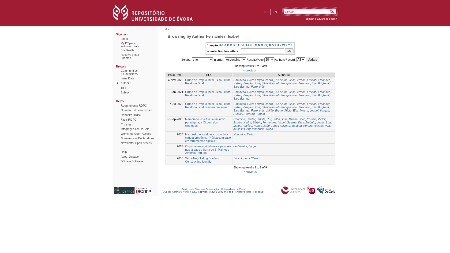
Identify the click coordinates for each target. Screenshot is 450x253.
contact (310, 18)
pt (266, 12)
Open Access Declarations (137, 138)
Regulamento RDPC (134, 105)
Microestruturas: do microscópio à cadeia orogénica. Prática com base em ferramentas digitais (208, 138)
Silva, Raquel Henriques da (279, 83)
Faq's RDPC (128, 119)
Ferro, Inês (258, 86)
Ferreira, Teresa (255, 113)
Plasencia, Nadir (262, 129)
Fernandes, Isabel (273, 122)
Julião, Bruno (274, 110)
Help (124, 152)
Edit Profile (128, 50)
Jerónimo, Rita (307, 83)
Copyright (127, 124)
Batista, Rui (264, 119)
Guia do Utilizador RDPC (137, 110)
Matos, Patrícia (242, 125)
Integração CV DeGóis (135, 129)
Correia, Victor (316, 119)
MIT (226, 191)
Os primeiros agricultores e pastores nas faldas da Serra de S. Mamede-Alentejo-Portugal (208, 150)
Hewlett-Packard (242, 191)
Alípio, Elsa (291, 110)
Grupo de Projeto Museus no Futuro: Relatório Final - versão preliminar (208, 105)
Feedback (258, 191)
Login (124, 39)
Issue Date (127, 78)
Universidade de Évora (233, 189)
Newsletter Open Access (136, 143)
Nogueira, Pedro (244, 134)
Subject (125, 92)
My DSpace (128, 43)
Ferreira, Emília (305, 80)
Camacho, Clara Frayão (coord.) (253, 80)
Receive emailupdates (130, 56)
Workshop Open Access (136, 133)
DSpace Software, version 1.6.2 (180, 191)
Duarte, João (297, 119)
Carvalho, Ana (285, 80)
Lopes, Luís (324, 122)
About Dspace (130, 156)
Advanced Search (327, 18)
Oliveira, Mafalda (291, 125)
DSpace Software (132, 161)
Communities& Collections (129, 72)
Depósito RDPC (131, 115)
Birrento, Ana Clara (245, 158)
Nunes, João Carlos (266, 125)
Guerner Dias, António (301, 122)
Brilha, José (280, 119)
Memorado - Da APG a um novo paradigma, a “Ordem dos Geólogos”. (205, 122)
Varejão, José (251, 83)
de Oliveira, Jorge (244, 146)
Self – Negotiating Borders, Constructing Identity (202, 160)
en (275, 12)
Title (123, 87)
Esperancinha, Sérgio (247, 122)
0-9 (221, 45)
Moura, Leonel (309, 110)
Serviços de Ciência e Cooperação (200, 189)
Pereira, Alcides (313, 125)
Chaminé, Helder (244, 119)
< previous (250, 70)
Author (125, 83)
